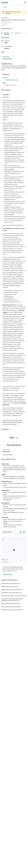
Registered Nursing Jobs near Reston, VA (12, 589)
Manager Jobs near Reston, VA (9, 586)
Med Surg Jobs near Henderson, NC (11, 603)
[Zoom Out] (3, 541)
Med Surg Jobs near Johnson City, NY (11, 606)
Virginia (5, 7)
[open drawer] (25, 2)
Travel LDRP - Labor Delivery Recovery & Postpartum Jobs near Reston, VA (12, 599)
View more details (7, 454)
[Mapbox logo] (5, 562)
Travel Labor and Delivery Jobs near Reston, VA (13, 595)
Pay (12, 33)
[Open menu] (1, 33)
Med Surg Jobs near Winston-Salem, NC (12, 609)
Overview (6, 33)
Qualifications (18, 33)
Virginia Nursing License (11, 80)
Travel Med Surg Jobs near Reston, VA (11, 592)
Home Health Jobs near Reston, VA (10, 583)
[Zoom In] (3, 538)
